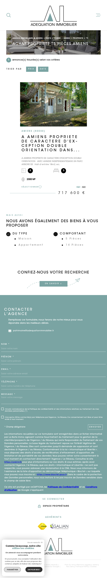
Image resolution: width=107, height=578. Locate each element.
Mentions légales (83, 565)
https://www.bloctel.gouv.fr (52, 475)
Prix (31, 69)
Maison (25, 239)
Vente (48, 38)
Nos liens (70, 566)
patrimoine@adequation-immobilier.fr (33, 331)
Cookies (93, 566)
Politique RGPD (82, 566)
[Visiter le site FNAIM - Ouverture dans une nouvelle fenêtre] (42, 526)
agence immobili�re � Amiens (28, 38)
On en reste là (33, 542)
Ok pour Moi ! (34, 569)
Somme (57, 38)
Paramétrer (12, 569)
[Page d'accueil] (53, 15)
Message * (8, 394)
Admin (95, 565)
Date (43, 69)
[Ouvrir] (8, 15)
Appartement (31, 245)
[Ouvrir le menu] (98, 15)
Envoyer (95, 427)
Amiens (67, 38)
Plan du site (70, 565)
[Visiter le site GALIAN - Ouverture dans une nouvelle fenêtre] (59, 526)
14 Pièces (75, 245)
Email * (6, 369)
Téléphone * (9, 382)
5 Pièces (74, 239)
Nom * (5, 344)
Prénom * (7, 357)
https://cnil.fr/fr (13, 462)
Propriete (78, 38)
